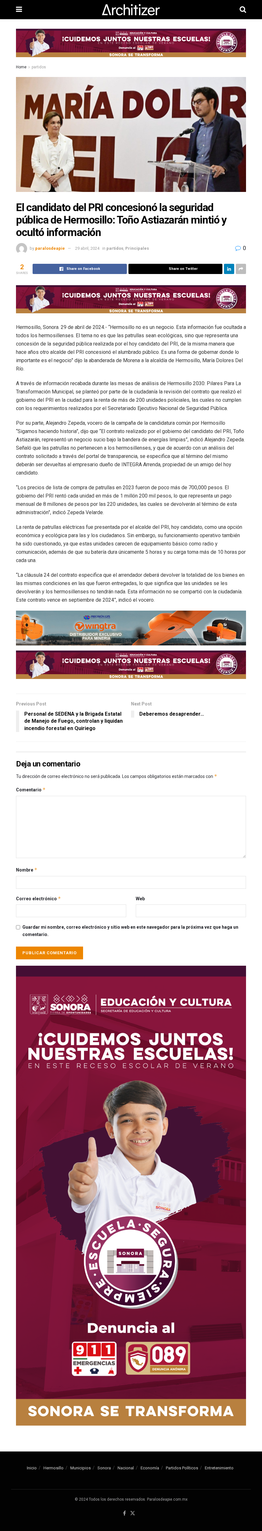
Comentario (31, 790)
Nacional (126, 1468)
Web (140, 898)
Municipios (80, 1468)
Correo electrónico (38, 898)
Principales (137, 248)
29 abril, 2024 (87, 248)
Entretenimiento (219, 1468)
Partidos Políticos (182, 1468)
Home (21, 67)
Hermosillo (53, 1468)
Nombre (26, 870)
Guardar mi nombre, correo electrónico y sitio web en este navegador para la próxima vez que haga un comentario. (130, 931)
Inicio (32, 1468)
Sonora (104, 1468)
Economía (150, 1468)
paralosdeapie (50, 248)
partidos (39, 67)
